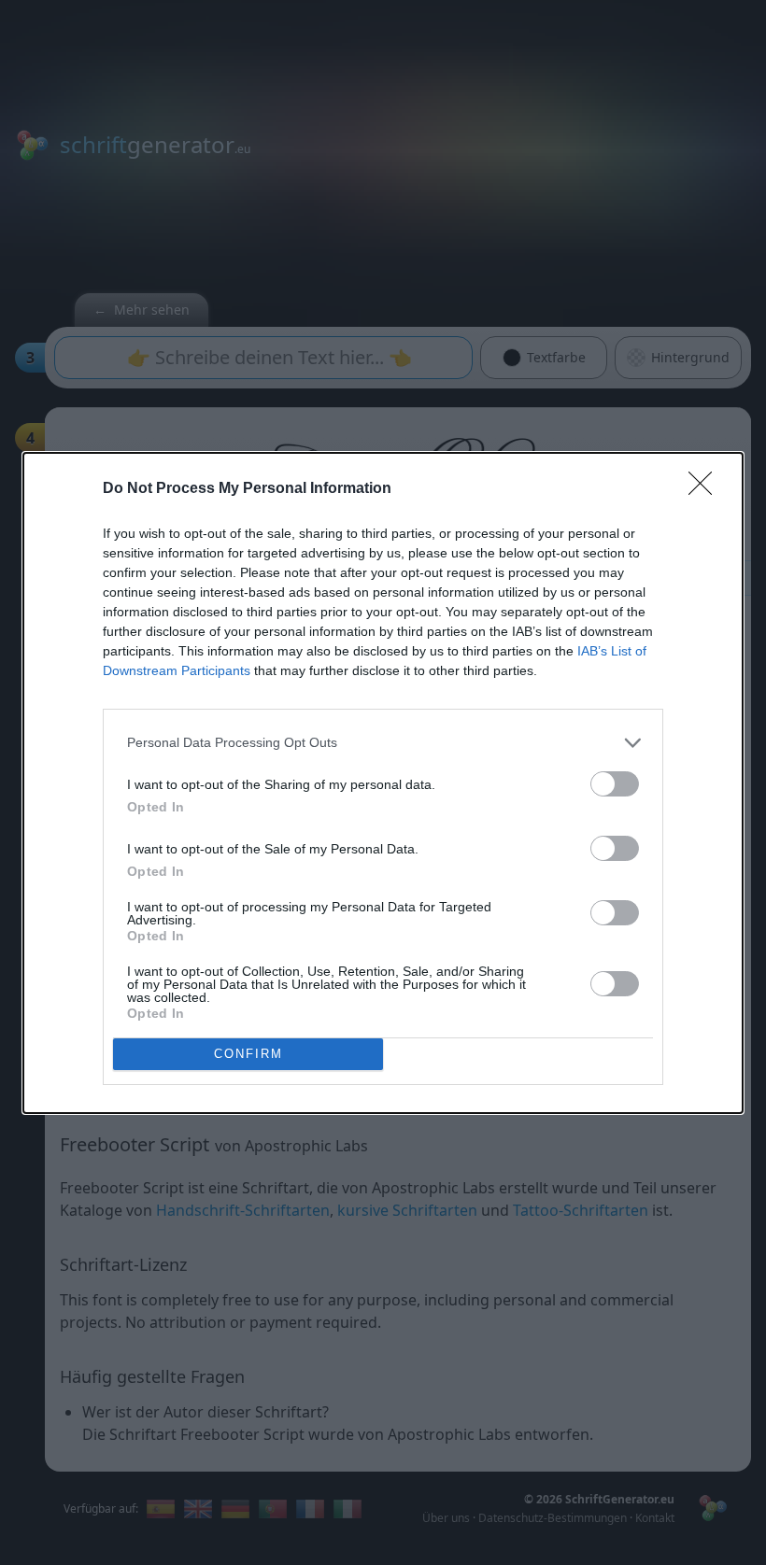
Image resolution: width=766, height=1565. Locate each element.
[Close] (706, 489)
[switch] (614, 784)
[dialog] (383, 783)
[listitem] (383, 743)
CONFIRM (248, 1054)
